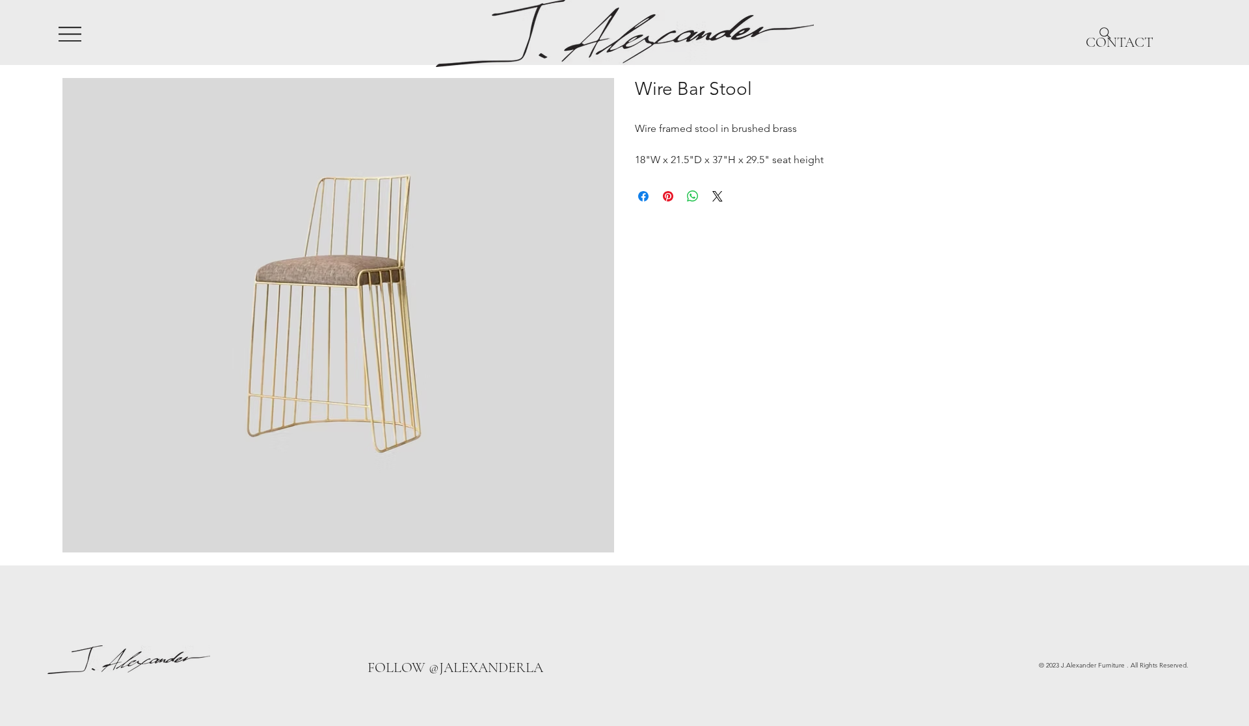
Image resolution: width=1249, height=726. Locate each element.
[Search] (1105, 33)
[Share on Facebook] (643, 196)
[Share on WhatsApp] (693, 196)
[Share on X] (717, 196)
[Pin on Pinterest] (668, 196)
